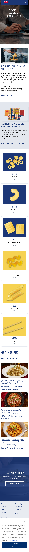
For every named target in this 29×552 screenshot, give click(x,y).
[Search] (22, 2)
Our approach (18, 506)
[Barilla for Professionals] (6, 2)
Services (3, 512)
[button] (6, 95)
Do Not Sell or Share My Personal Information (14, 550)
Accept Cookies (14, 543)
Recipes (3, 509)
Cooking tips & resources (19, 510)
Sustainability (18, 504)
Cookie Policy (15, 540)
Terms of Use (5, 517)
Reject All (14, 546)
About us (3, 504)
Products (3, 506)
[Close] (24, 521)
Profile (17, 514)
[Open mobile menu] (25, 2)
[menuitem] (3, 504)
